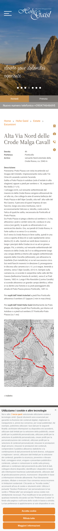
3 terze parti (16, 414)
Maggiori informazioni (29, 525)
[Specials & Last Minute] (54, 150)
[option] (29, 54)
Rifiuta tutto (29, 518)
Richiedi (14, 98)
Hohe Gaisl (37, 13)
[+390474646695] (54, 142)
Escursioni (10, 124)
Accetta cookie (29, 511)
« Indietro (8, 396)
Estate (36, 120)
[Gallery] (54, 134)
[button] (55, 410)
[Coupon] (54, 126)
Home (7, 120)
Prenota (43, 98)
